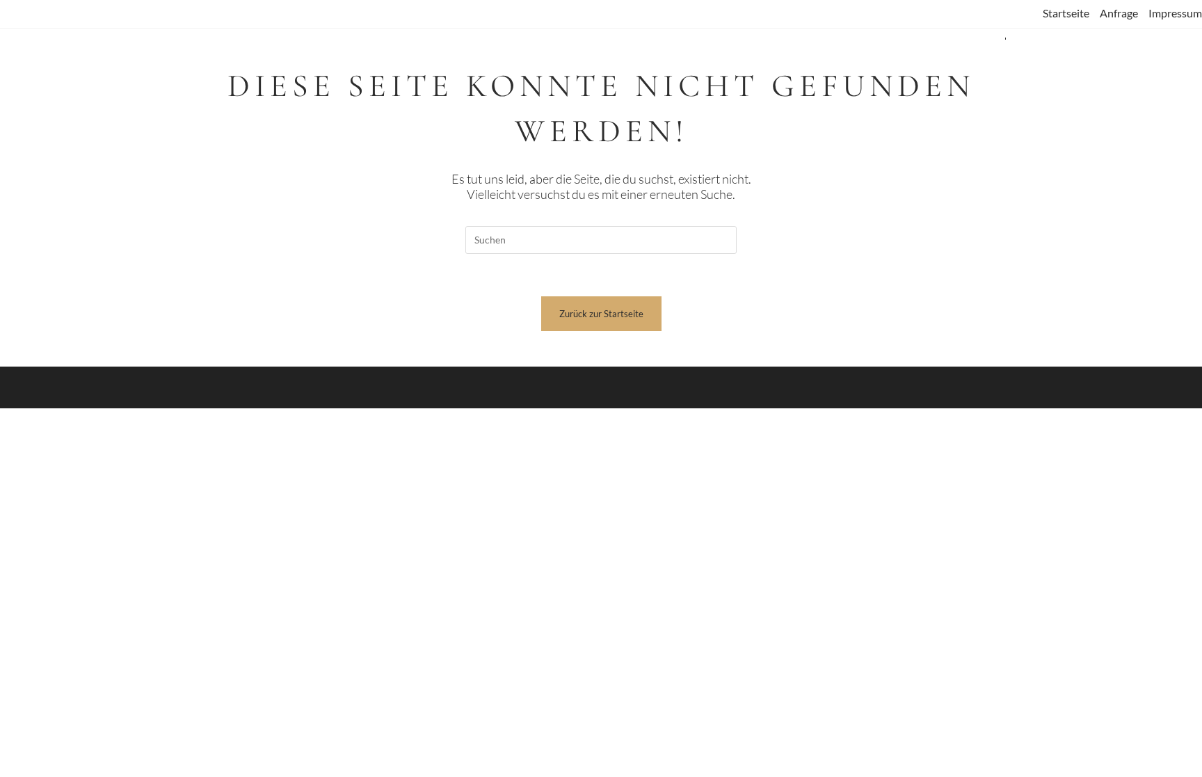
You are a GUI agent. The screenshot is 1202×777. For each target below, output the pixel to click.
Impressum (1175, 12)
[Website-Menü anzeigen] (1005, 40)
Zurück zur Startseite (601, 313)
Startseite (1066, 12)
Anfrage (1119, 12)
